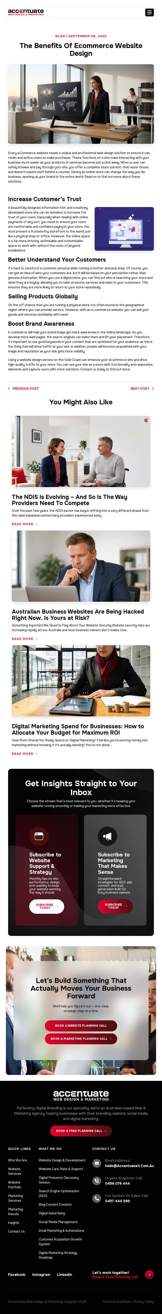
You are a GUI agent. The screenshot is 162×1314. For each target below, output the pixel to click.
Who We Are (17, 1160)
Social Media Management (58, 1222)
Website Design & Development (62, 1160)
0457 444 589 (117, 1201)
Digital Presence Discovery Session (59, 1180)
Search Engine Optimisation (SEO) (59, 1193)
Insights (13, 1223)
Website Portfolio (14, 1184)
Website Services (14, 1171)
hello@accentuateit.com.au (129, 1166)
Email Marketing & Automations (61, 1231)
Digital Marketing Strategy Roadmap (58, 1255)
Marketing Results (15, 1211)
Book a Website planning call (81, 1025)
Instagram (41, 1274)
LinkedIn (64, 1274)
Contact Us (16, 1231)
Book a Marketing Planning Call (79, 1039)
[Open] (149, 12)
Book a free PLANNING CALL (79, 1131)
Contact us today (92, 369)
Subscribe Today (44, 906)
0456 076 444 (117, 1183)
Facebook (16, 1274)
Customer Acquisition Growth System (60, 1241)
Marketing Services (15, 1198)
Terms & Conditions (117, 1302)
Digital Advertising (52, 1213)
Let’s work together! (115, 1274)
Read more (23, 524)
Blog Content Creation (55, 1204)
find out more (111, 177)
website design (30, 360)
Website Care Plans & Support (61, 1169)
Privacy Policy (143, 1302)
